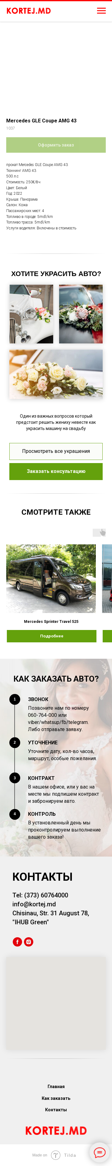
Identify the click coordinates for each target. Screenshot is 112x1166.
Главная (56, 1086)
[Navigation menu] (101, 11)
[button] (56, 471)
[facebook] (17, 942)
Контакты (56, 1109)
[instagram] (28, 942)
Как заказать (56, 1098)
